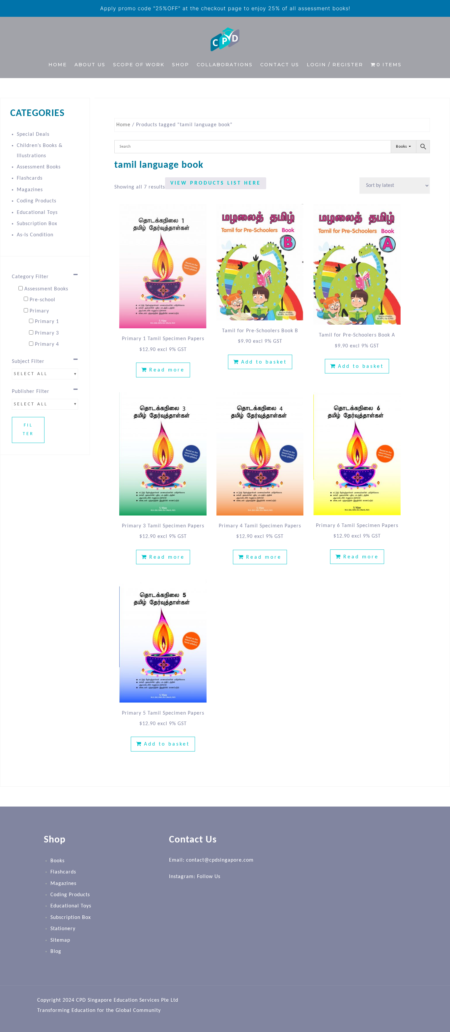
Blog (55, 951)
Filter (28, 430)
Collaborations (225, 65)
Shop (180, 65)
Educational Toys (37, 212)
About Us (89, 65)
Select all (31, 373)
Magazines (30, 189)
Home (57, 65)
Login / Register (335, 65)
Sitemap (60, 940)
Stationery (62, 928)
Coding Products (36, 201)
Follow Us (208, 876)
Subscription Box (37, 223)
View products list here (215, 183)
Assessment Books (39, 167)
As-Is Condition (35, 235)
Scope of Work (138, 65)
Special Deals (33, 134)
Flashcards (29, 178)
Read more (167, 370)
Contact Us (279, 65)
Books (57, 861)
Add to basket (264, 362)
